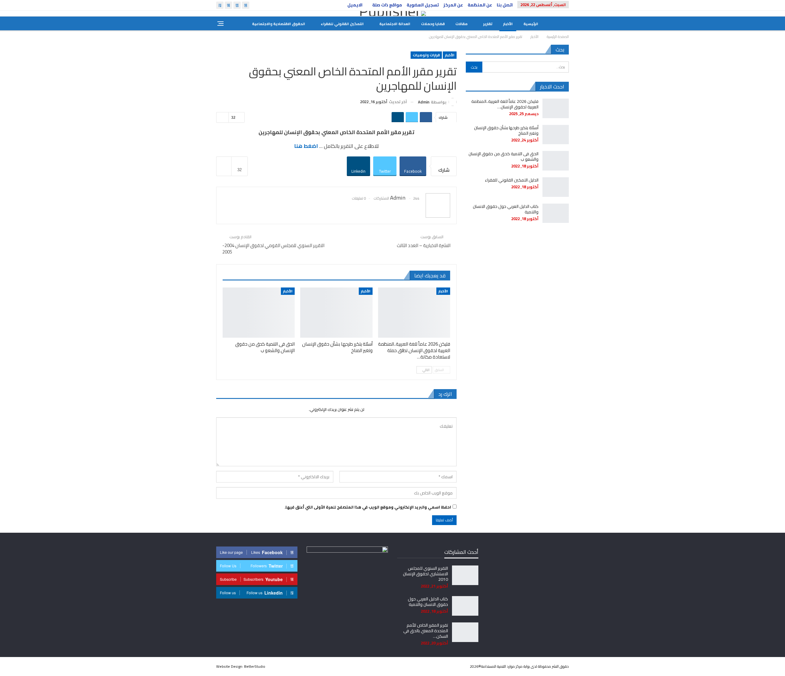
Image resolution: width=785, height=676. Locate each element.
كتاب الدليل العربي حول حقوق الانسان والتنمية (505, 209)
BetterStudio (254, 666)
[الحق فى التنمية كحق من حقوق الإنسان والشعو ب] (259, 312)
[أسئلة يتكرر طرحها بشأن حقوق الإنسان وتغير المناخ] (336, 312)
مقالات (461, 23)
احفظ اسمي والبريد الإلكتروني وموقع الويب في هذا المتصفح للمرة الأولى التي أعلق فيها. (368, 507)
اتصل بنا (505, 5)
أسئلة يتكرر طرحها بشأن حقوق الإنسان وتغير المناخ (506, 130)
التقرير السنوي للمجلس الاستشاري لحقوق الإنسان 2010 (425, 573)
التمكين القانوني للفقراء (342, 23)
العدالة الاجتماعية (394, 23)
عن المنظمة (480, 5)
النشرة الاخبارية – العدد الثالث (423, 245)
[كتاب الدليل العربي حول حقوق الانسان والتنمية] (555, 213)
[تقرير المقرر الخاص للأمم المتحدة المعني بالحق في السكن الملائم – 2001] (465, 632)
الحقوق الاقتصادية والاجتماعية (278, 23)
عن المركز (453, 5)
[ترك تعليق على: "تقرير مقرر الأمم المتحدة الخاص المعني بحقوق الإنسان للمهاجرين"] (222, 117)
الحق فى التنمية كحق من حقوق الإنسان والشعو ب (503, 156)
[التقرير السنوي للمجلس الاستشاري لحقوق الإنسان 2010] (465, 575)
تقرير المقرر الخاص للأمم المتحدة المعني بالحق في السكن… (425, 630)
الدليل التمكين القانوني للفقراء (511, 180)
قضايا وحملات (433, 23)
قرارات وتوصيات (426, 54)
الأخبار (508, 23)
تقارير (487, 23)
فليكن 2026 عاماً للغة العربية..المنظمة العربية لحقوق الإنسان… (504, 104)
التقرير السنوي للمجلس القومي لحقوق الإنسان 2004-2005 (273, 248)
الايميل (354, 5)
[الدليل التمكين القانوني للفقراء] (555, 187)
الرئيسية (530, 23)
